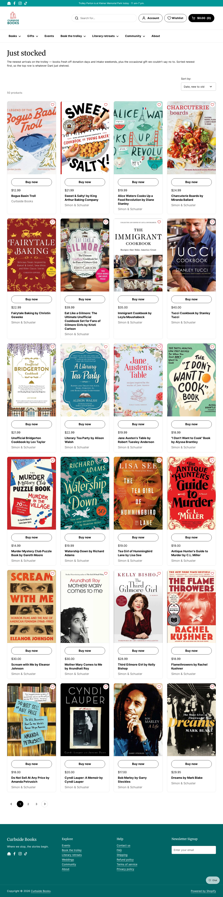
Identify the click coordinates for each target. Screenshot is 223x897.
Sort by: (186, 78)
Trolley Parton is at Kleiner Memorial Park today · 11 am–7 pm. (111, 3)
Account (153, 18)
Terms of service (127, 864)
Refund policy (125, 859)
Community (69, 864)
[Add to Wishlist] (52, 104)
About (65, 869)
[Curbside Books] (13, 18)
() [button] (204, 18)
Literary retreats (72, 854)
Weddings (68, 859)
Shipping (122, 854)
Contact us (123, 845)
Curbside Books (40, 891)
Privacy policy (125, 869)
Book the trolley (72, 850)
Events (66, 845)
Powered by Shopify (203, 891)
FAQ (119, 850)
